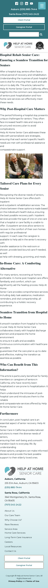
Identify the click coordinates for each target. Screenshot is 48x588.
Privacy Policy (15, 581)
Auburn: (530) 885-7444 (24, 9)
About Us (9, 511)
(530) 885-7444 (13, 487)
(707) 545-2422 (13, 504)
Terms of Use (32, 581)
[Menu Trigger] (42, 5)
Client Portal (24, 20)
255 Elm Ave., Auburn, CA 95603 (22, 483)
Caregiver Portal (24, 27)
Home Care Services (15, 533)
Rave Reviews (12, 524)
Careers (9, 542)
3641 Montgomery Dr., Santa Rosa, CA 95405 (23, 499)
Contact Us (10, 551)
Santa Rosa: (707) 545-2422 (24, 14)
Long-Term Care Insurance (18, 537)
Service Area (11, 529)
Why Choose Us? (13, 520)
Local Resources (13, 546)
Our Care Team (12, 515)
